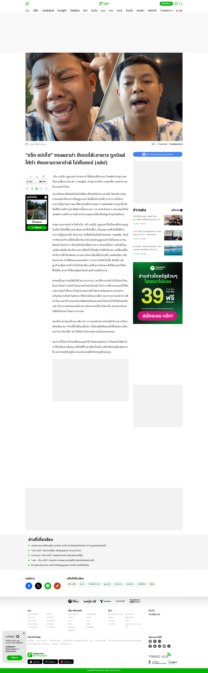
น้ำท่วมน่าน (37, 222)
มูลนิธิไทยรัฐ (68, 641)
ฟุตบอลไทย (129, 614)
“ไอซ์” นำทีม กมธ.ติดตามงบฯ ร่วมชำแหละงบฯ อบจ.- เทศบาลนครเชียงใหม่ (147, 233)
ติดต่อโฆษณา (66, 644)
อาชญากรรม (33, 624)
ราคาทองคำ (32, 627)
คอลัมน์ (71, 618)
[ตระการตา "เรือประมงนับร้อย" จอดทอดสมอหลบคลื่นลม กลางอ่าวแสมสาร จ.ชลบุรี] (173, 250)
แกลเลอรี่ (111, 624)
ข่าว (153, 144)
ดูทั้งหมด (175, 210)
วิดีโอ (89, 624)
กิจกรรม (31, 641)
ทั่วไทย (49, 614)
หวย (88, 621)
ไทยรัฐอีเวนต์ (154, 614)
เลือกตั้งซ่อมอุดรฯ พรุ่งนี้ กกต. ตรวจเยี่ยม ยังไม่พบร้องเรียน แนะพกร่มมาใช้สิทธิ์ (146, 218)
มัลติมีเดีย (71, 631)
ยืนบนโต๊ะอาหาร (94, 584)
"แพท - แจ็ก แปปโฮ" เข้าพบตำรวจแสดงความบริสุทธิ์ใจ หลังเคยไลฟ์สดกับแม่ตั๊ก (62, 560)
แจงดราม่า (130, 584)
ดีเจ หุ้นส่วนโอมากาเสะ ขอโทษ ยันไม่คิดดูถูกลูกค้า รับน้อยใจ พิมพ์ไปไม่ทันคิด (60, 565)
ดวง (69, 621)
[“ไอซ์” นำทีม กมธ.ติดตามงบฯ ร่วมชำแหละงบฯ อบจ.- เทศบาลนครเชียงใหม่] (173, 235)
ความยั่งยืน (50, 627)
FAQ (91, 641)
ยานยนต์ (49, 624)
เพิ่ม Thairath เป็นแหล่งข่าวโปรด (160, 154)
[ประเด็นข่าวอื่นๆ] (45, 197)
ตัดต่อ (152, 584)
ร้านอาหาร (118, 584)
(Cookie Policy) (11, 651)
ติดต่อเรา (55, 644)
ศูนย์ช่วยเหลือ (100, 641)
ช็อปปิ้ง (152, 611)
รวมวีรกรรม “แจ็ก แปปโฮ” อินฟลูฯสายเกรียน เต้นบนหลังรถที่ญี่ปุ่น (57, 555)
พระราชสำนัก (33, 614)
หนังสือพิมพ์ (91, 614)
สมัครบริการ (166, 4)
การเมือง (136, 224)
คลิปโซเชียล (142, 584)
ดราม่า (82, 584)
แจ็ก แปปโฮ (72, 584)
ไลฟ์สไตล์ (90, 627)
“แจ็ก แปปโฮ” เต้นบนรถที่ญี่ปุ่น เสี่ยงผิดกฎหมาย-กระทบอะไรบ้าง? (56, 551)
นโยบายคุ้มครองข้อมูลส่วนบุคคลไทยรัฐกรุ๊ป (124, 641)
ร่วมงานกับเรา (41, 641)
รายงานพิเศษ (73, 614)
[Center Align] (24, 633)
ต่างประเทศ (50, 621)
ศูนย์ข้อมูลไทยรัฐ (81, 641)
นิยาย (70, 624)
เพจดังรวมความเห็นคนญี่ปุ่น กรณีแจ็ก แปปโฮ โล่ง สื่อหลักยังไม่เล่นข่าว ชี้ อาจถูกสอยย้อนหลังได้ (68, 546)
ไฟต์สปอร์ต (129, 618)
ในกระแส (163, 144)
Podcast (71, 627)
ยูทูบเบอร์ (107, 584)
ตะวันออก (136, 254)
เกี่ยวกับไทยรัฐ (55, 641)
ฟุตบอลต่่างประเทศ (115, 614)
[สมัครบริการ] (158, 293)
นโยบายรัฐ (32, 621)
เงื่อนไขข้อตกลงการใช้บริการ (39, 644)
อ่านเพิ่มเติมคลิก (11, 648)
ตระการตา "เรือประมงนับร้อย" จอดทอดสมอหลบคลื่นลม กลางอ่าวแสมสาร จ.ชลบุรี (147, 248)
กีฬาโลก (111, 621)
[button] (27, 188)
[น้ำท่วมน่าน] (36, 210)
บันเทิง (89, 618)
